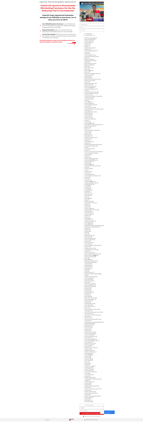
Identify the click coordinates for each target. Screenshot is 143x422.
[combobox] (92, 32)
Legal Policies (47, 419)
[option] (94, 33)
